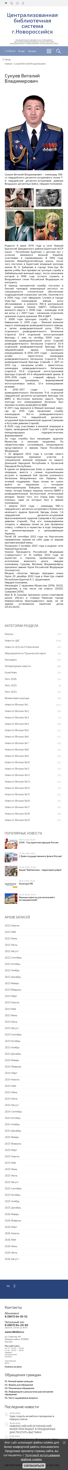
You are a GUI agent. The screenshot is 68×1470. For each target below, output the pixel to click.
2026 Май (10, 1239)
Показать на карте (13, 1366)
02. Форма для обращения (19, 1384)
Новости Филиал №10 (17, 762)
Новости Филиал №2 (17, 710)
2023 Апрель (12, 1002)
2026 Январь (12, 1214)
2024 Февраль (13, 1066)
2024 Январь (12, 1060)
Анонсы (9, 633)
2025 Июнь (11, 1169)
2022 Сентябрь (13, 957)
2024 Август (12, 1104)
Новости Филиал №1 (16, 704)
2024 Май (10, 1085)
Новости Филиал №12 (17, 774)
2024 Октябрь (13, 1117)
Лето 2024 (11, 691)
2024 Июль (11, 1098)
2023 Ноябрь (12, 1047)
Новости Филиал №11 (17, 768)
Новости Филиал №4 (17, 723)
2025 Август (12, 1181)
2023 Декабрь (13, 1053)
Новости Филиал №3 (17, 717)
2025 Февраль (13, 1143)
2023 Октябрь (12, 1040)
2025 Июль (11, 1175)
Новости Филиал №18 (17, 813)
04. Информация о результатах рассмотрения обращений (29, 1393)
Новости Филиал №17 (17, 806)
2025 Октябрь (12, 1194)
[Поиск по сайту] (58, 51)
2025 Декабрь (13, 1207)
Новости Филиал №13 (17, 781)
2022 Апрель (12, 925)
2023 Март (11, 995)
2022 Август (12, 951)
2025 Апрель (12, 1156)
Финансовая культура (17, 697)
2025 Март (11, 1149)
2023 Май (10, 1008)
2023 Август (12, 1027)
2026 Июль (11, 1252)
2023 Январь (12, 983)
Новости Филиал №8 (17, 749)
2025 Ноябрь (12, 1201)
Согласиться (34, 1465)
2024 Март (11, 1072)
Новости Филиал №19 (17, 819)
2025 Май (10, 1162)
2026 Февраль (13, 1220)
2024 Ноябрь (12, 1124)
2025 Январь (12, 1136)
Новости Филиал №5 (17, 730)
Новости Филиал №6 (17, 736)
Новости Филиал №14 (17, 787)
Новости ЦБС (12, 640)
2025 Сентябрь (13, 1188)
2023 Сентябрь (13, 1034)
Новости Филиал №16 (17, 800)
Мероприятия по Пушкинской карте (25, 653)
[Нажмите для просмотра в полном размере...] (34, 130)
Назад (8, 59)
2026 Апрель (12, 1233)
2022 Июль (11, 944)
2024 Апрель (12, 1079)
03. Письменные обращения (19, 1388)
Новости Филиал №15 (17, 794)
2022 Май (10, 931)
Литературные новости (18, 665)
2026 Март (11, 1226)
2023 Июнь (11, 1015)
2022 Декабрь (13, 976)
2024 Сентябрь (13, 1111)
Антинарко (11, 659)
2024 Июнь (11, 1092)
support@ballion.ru (14, 1331)
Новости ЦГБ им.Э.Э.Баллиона (22, 646)
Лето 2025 (11, 685)
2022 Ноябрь (12, 970)
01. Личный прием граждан (19, 1381)
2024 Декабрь (13, 1130)
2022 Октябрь (12, 963)
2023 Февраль (13, 989)
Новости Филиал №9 (17, 755)
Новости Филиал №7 (17, 742)
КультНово (11, 672)
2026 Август (12, 1258)
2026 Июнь (11, 1246)
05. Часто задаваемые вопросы (21, 1397)
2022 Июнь (11, 938)
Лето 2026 (11, 678)
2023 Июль (11, 1021)
